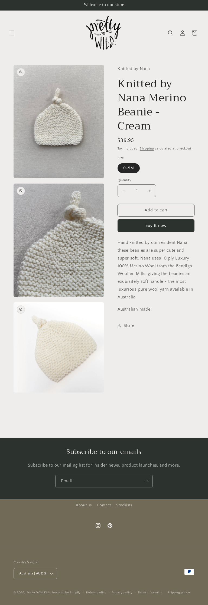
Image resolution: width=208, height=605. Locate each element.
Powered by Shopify (66, 592)
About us (84, 505)
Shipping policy (179, 592)
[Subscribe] (146, 481)
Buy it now (156, 225)
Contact (104, 505)
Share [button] (129, 326)
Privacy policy (122, 592)
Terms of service (150, 592)
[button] (11, 33)
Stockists (124, 505)
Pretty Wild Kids (38, 592)
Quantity (124, 180)
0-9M (128, 168)
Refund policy (96, 592)
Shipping (147, 148)
